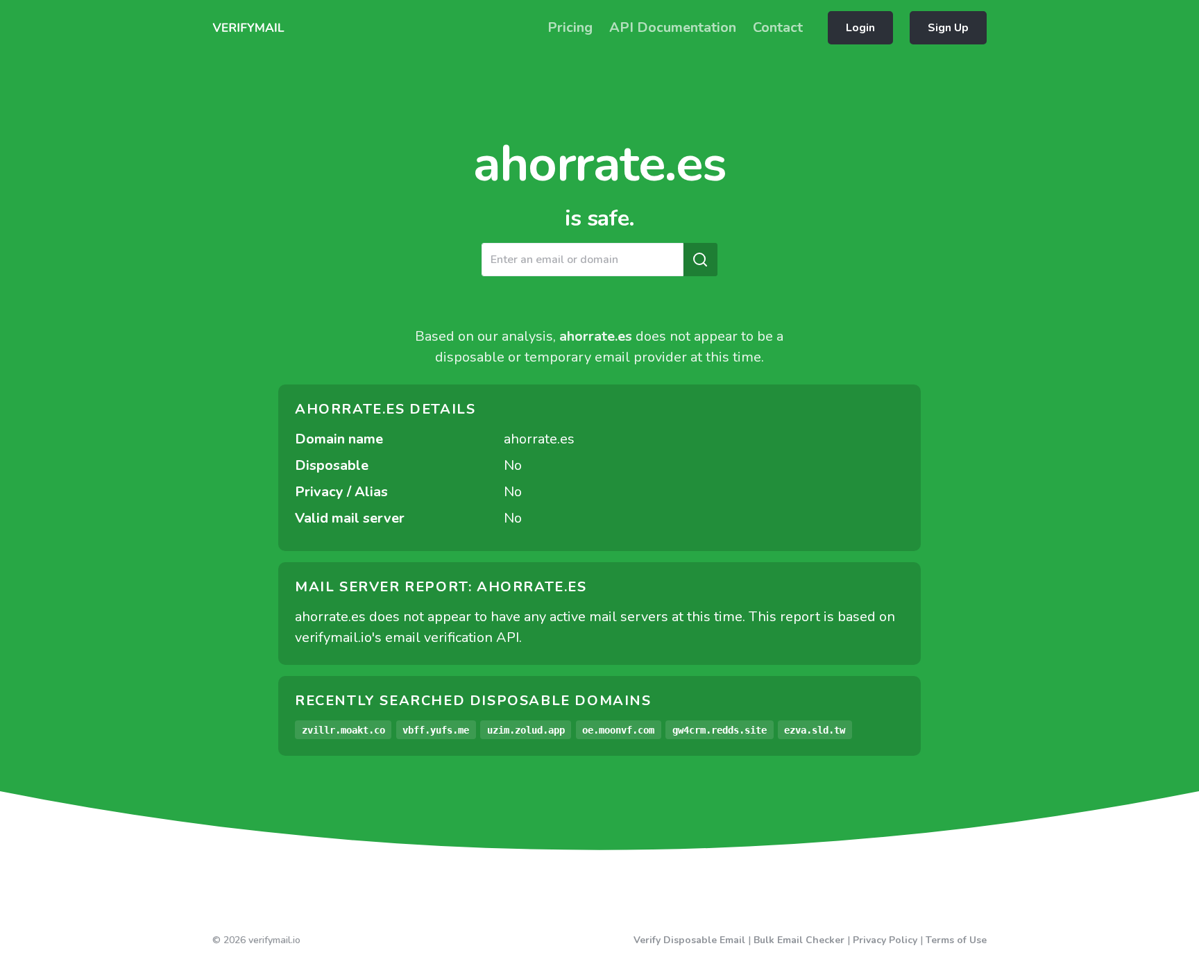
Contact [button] (778, 27)
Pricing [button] (570, 27)
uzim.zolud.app (526, 730)
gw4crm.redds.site (719, 730)
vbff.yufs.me (435, 730)
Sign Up (948, 27)
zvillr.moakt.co (343, 730)
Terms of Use (956, 940)
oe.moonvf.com (618, 730)
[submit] (700, 259)
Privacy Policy (885, 940)
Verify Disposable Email (689, 940)
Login (860, 27)
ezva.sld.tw (814, 730)
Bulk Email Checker (799, 940)
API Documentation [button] (672, 27)
